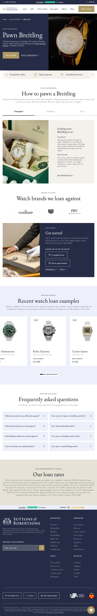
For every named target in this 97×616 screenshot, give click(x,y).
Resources (77, 538)
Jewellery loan (55, 542)
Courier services (80, 531)
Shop (72, 9)
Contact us (77, 542)
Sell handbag (55, 535)
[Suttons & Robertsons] (24, 211)
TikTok (76, 576)
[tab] (18, 111)
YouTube (77, 573)
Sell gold (53, 531)
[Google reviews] (72, 507)
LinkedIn (77, 569)
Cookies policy (55, 573)
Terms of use (54, 566)
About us (77, 528)
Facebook (77, 562)
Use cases (53, 9)
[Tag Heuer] (50, 211)
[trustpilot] (50, 2)
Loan (24, 9)
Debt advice (54, 576)
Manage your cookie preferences (55, 612)
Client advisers (79, 549)
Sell (32, 9)
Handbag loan (55, 549)
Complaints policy (56, 569)
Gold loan (54, 546)
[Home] (21, 521)
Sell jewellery (55, 528)
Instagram (77, 566)
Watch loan (54, 538)
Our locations (78, 524)
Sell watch (53, 524)
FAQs (76, 546)
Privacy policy (55, 562)
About (64, 9)
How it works (42, 9)
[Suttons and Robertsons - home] (10, 8)
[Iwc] (73, 211)
